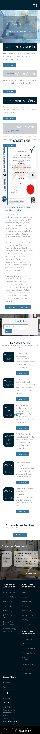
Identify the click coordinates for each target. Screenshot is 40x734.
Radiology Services (29, 648)
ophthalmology (27, 615)
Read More (9, 65)
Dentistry (25, 620)
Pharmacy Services (28, 664)
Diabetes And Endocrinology (8, 623)
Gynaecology (27, 601)
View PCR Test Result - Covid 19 (18, 32)
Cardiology (26, 624)
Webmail (6, 699)
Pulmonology (27, 673)
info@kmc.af (12, 721)
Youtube (6, 687)
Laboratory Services (29, 644)
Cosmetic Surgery (28, 669)
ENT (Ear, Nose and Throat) (10, 616)
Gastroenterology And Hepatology (9, 630)
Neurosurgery (8, 601)
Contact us (9, 92)
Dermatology (8, 610)
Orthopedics (7, 606)
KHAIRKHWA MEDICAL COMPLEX (20, 731)
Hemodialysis (26, 610)
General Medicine (9, 597)
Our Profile (24, 307)
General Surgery (9, 592)
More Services (20, 535)
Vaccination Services (29, 653)
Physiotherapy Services (27, 659)
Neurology (25, 597)
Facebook (6, 682)
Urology (25, 592)
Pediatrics (25, 606)
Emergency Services (29, 639)
